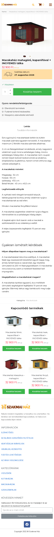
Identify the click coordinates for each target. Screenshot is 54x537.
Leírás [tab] (27, 126)
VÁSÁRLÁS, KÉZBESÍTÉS (11, 449)
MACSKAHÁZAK (8, 484)
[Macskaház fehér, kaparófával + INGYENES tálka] (14, 321)
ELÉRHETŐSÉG (7, 432)
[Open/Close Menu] (50, 5)
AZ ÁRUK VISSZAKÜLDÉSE (12, 460)
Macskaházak (31, 300)
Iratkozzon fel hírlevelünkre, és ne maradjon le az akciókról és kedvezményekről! (24, 504)
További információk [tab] (27, 130)
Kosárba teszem (32, 91)
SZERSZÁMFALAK (8, 490)
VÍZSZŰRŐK (6, 473)
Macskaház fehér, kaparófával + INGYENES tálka (14, 335)
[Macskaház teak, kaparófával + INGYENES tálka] (40, 321)
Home (4, 12)
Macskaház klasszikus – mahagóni (14, 376)
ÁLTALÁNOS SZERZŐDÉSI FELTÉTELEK (17, 438)
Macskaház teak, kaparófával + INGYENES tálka (40, 335)
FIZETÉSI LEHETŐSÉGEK (11, 455)
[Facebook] (27, 524)
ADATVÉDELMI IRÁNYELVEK (12, 444)
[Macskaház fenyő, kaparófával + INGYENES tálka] (40, 364)
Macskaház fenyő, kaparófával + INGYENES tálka (40, 378)
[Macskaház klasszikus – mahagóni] (14, 364)
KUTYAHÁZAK (7, 479)
